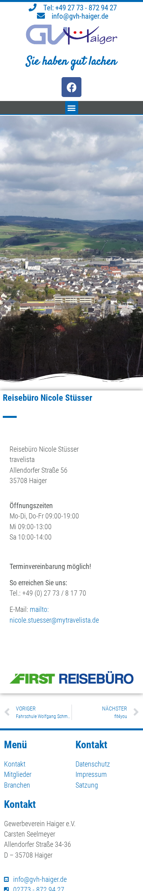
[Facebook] (71, 87)
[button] (71, 107)
